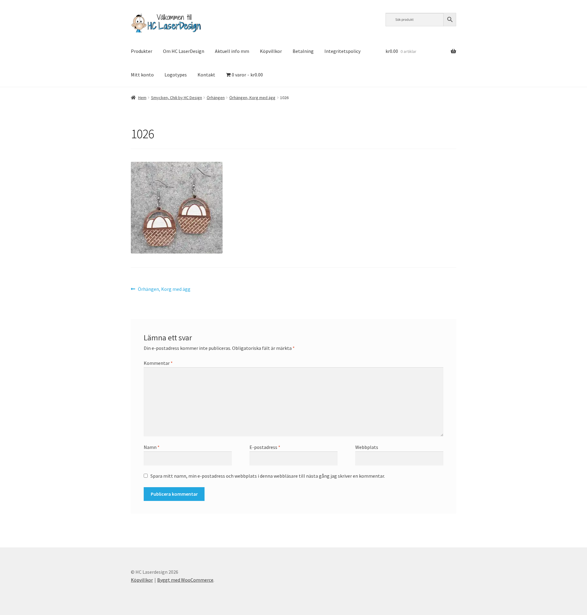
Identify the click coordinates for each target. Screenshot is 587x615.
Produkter (141, 51)
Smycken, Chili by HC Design (176, 97)
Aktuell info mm (232, 51)
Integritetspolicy (342, 51)
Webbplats (366, 447)
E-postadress (264, 447)
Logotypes (175, 75)
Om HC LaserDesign (183, 51)
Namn (152, 447)
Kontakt (206, 75)
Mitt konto (142, 75)
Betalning (303, 51)
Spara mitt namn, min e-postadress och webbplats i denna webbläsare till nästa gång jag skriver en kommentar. (267, 476)
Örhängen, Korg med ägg (252, 97)
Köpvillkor (271, 51)
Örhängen (216, 97)
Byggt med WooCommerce (185, 580)
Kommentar (158, 363)
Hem (142, 97)
